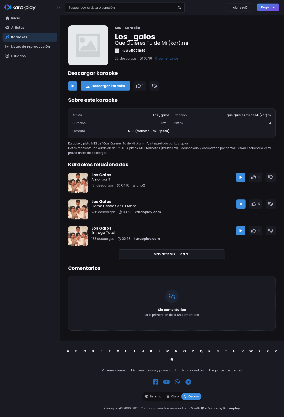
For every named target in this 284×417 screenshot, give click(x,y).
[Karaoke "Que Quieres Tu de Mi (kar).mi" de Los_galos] (88, 45)
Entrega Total (103, 232)
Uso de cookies (192, 370)
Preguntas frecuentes (225, 370)
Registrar (268, 7)
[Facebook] (155, 382)
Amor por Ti (101, 179)
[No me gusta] (154, 86)
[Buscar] (179, 7)
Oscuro (193, 396)
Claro (175, 396)
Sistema (156, 396)
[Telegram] (188, 382)
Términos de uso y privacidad (153, 370)
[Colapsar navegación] (59, 7)
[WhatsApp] (177, 382)
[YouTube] (166, 382)
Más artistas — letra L (172, 254)
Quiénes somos (114, 370)
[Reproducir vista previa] (72, 86)
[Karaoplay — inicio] (29, 8)
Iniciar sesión (239, 7)
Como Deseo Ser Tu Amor (113, 206)
